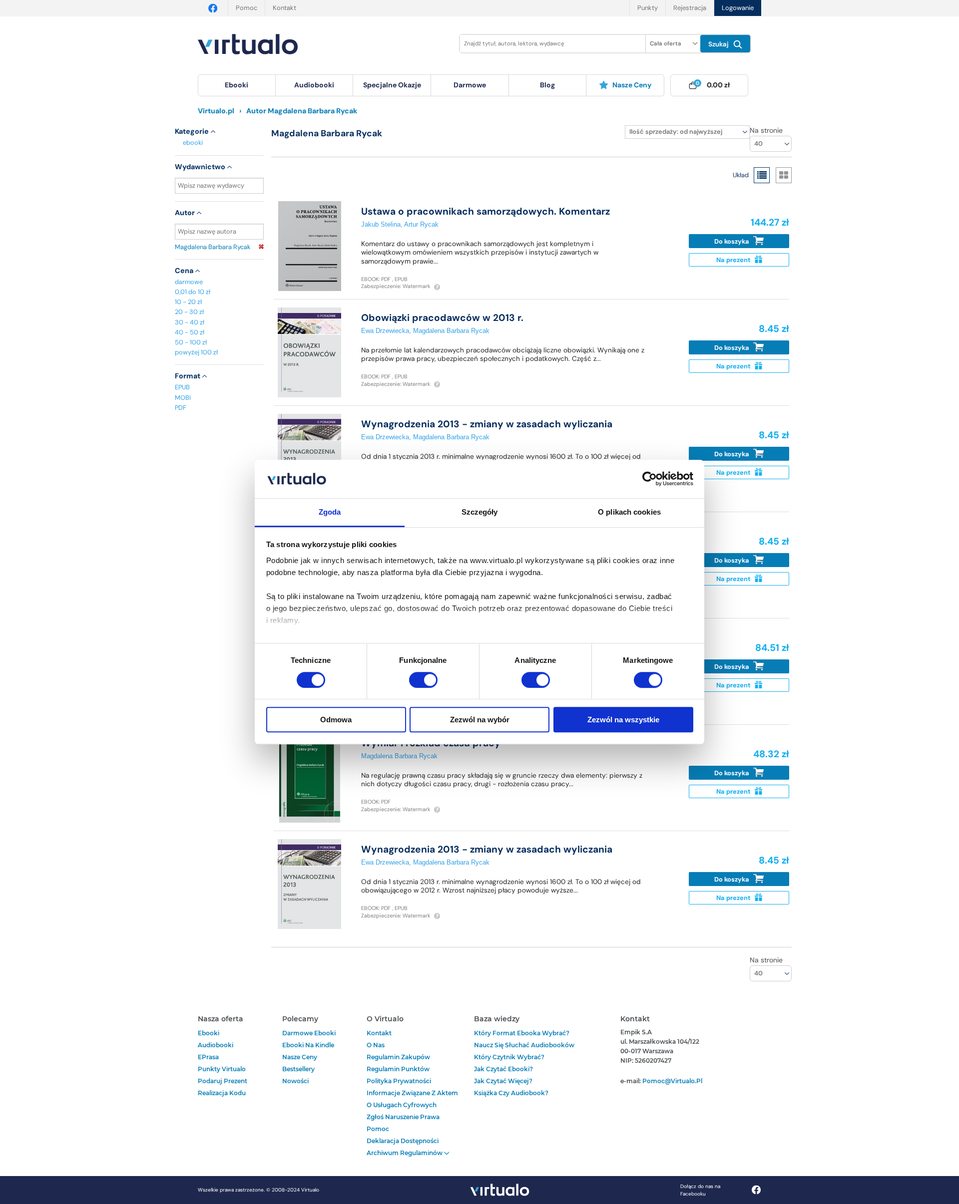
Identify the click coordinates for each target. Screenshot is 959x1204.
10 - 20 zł (188, 302)
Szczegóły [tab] (480, 512)
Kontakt (284, 7)
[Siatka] (784, 175)
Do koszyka (732, 241)
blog (547, 84)
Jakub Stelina (381, 224)
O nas (376, 1045)
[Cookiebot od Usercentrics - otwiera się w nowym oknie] (649, 479)
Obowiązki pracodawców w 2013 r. (442, 317)
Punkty (647, 7)
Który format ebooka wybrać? (521, 1033)
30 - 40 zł (189, 322)
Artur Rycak (421, 224)
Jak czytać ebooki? (503, 1069)
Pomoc (246, 7)
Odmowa (336, 719)
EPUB (182, 387)
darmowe (470, 84)
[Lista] (762, 175)
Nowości (295, 1081)
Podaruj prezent (222, 1081)
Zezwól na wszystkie (623, 719)
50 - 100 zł (191, 342)
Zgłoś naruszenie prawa (403, 1117)
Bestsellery (298, 1069)
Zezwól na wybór (479, 719)
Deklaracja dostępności (403, 1141)
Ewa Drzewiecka (385, 330)
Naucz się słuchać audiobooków (524, 1045)
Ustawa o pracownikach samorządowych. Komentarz (485, 211)
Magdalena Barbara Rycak (212, 247)
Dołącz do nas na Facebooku (700, 1190)
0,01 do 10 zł (192, 292)
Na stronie (766, 130)
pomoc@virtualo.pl (672, 1081)
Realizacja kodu (222, 1093)
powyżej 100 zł (196, 352)
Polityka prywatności (399, 1081)
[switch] (423, 680)
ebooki (193, 142)
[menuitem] (237, 85)
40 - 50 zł (189, 332)
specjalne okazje (392, 84)
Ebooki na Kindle (308, 1045)
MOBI (183, 397)
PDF (180, 407)
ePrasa (208, 1057)
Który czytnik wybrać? (509, 1057)
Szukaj (719, 44)
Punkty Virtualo (222, 1069)
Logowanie (738, 7)
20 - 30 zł (189, 311)
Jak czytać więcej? (503, 1081)
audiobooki (215, 1045)
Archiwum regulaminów (405, 1153)
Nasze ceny (631, 84)
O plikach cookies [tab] (629, 512)
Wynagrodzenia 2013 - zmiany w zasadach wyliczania (486, 424)
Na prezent (734, 260)
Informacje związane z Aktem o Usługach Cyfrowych (412, 1099)
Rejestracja (689, 7)
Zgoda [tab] (330, 512)
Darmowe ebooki (309, 1033)
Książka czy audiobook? (511, 1093)
